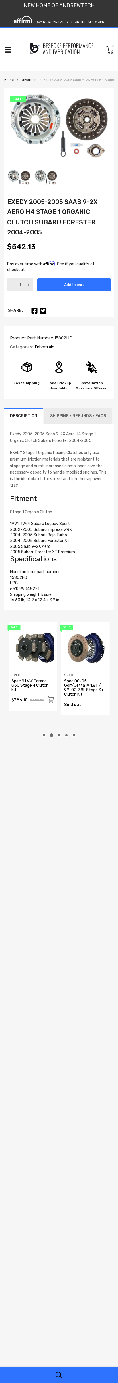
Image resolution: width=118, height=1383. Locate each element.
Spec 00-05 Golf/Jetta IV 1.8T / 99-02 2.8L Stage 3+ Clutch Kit (84, 688)
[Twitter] (43, 310)
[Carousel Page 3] (59, 735)
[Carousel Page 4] (66, 735)
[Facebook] (34, 310)
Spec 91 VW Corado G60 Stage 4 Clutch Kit (29, 686)
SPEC (15, 675)
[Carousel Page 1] (44, 735)
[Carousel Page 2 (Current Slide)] (51, 735)
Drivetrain (43, 347)
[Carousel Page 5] (74, 735)
